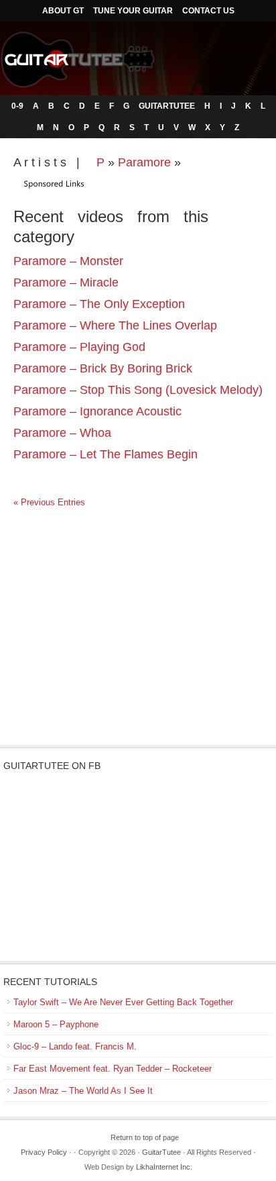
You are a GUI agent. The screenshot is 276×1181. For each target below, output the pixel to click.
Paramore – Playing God (79, 347)
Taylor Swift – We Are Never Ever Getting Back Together (123, 1002)
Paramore (144, 162)
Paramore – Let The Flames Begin (105, 454)
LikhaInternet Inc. (164, 1167)
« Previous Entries (49, 502)
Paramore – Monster (68, 261)
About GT (63, 10)
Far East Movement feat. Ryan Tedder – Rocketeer (112, 1069)
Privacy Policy (44, 1152)
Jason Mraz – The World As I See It (83, 1091)
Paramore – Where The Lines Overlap (115, 325)
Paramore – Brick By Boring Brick (102, 368)
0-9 (17, 106)
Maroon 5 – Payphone (55, 1024)
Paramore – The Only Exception (99, 304)
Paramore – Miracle (66, 282)
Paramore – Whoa (62, 433)
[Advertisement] (138, 637)
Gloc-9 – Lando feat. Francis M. (75, 1046)
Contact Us (208, 10)
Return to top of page (145, 1137)
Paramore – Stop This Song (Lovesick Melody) (138, 390)
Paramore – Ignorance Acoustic (97, 411)
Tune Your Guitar (133, 10)
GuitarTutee (167, 106)
